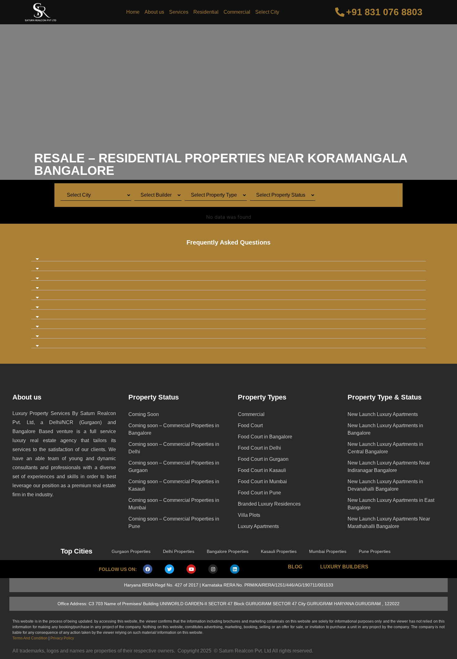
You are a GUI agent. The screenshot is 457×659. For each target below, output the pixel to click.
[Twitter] (169, 569)
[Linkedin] (234, 569)
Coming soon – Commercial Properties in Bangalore (173, 429)
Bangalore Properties (227, 551)
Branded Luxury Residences (269, 504)
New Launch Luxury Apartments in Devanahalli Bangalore (385, 485)
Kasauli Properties (279, 551)
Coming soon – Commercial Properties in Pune (173, 522)
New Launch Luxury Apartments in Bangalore (385, 429)
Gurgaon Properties (131, 551)
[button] (228, 256)
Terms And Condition (30, 638)
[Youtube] (191, 569)
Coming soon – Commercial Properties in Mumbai (173, 504)
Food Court (250, 425)
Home (133, 12)
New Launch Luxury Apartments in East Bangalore (391, 504)
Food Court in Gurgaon (263, 459)
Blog (295, 566)
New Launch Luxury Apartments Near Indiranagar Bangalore (389, 466)
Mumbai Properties (327, 551)
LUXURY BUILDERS (344, 566)
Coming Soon (143, 414)
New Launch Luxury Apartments (383, 414)
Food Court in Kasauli (262, 470)
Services (178, 12)
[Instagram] (213, 569)
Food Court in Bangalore (265, 436)
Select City (267, 12)
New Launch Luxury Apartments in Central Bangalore (385, 448)
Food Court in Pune (259, 492)
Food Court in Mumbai (262, 481)
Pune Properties (374, 551)
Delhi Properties (178, 551)
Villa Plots (249, 515)
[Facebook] (147, 569)
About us (154, 12)
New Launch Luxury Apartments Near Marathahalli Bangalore (389, 522)
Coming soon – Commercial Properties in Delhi (173, 448)
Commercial (237, 12)
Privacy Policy (62, 638)
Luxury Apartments (258, 526)
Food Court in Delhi (259, 448)
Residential (206, 12)
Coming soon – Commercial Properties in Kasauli (173, 485)
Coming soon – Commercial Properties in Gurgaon (173, 466)
